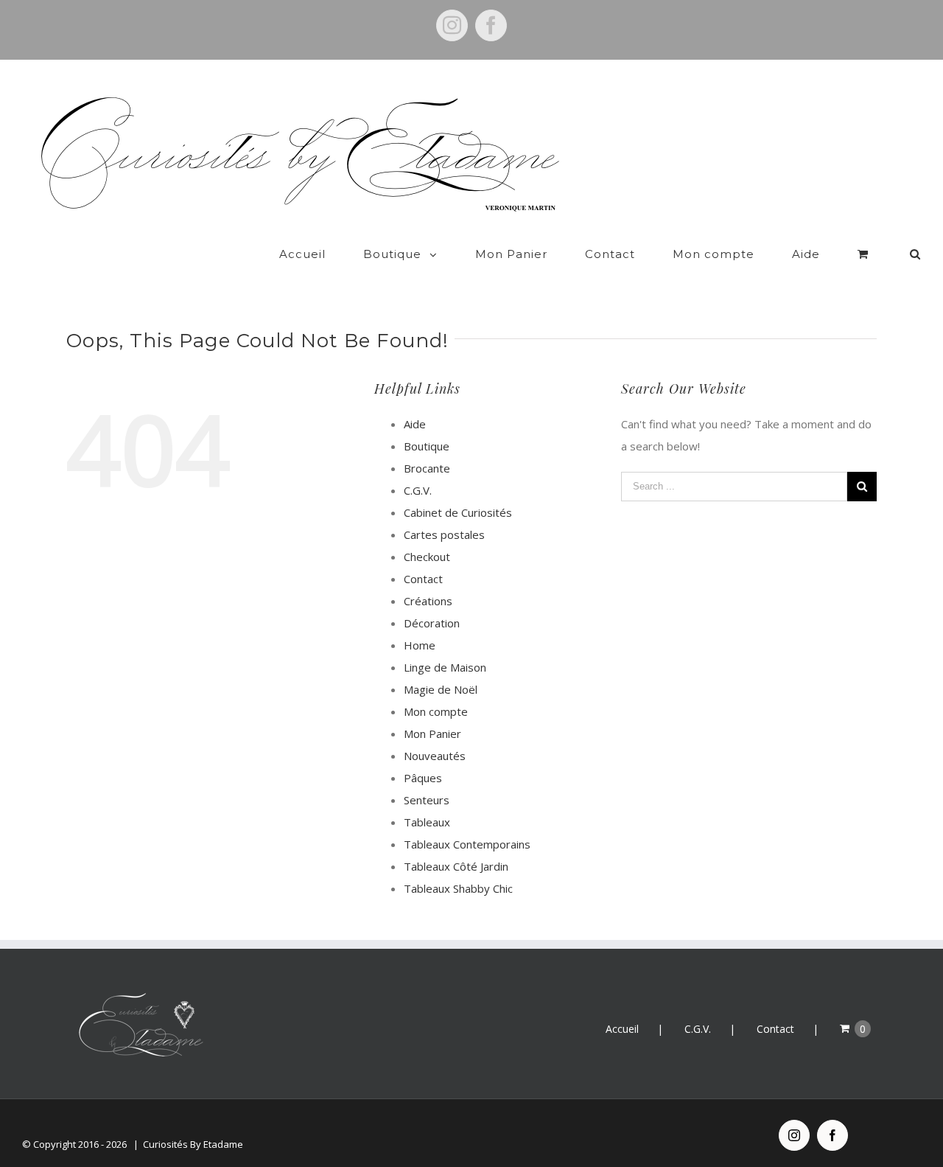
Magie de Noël (440, 689)
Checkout (427, 556)
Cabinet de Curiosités (458, 512)
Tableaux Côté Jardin (456, 866)
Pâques (423, 777)
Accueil (622, 1029)
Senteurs (426, 799)
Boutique (426, 446)
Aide (415, 424)
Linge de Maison (445, 667)
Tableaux (427, 822)
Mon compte (436, 711)
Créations (428, 600)
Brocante (427, 468)
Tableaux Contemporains (467, 844)
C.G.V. (418, 490)
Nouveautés (435, 755)
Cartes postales (444, 534)
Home (419, 645)
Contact (423, 578)
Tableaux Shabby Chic (458, 888)
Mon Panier (432, 733)
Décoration (432, 623)
